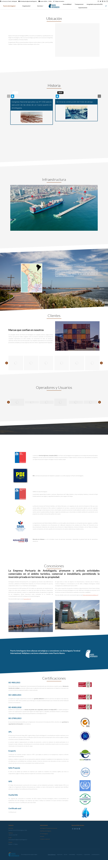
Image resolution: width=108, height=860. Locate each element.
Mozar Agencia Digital (32, 854)
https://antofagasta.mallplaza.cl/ (90, 595)
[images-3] (31, 363)
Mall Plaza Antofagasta (45, 831)
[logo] (91, 402)
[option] (31, 112)
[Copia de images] (92, 363)
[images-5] (46, 363)
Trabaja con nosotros (59, 1)
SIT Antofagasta (44, 833)
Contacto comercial (45, 839)
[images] (61, 363)
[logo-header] (76, 402)
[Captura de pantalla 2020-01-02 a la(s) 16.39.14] (31, 402)
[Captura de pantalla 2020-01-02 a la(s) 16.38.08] (46, 402)
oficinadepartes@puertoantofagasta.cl (28, 1)
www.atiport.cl (27, 599)
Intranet (42, 836)
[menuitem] (9, 6)
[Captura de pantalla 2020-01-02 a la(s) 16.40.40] (17, 402)
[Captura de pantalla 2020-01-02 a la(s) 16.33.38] (61, 402)
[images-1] (15, 363)
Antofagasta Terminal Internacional (48, 828)
